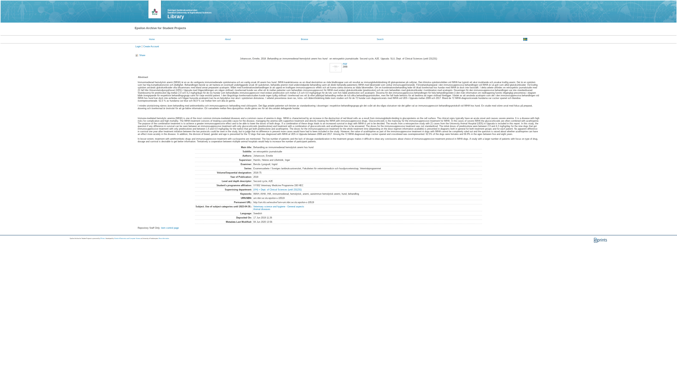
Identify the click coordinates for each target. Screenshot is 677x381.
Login (138, 46)
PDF (345, 64)
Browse (304, 39)
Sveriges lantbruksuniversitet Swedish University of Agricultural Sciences (189, 11)
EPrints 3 (103, 238)
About (228, 39)
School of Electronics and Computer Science (127, 238)
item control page (170, 228)
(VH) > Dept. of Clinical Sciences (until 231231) (277, 189)
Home (152, 39)
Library (175, 16)
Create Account (151, 46)
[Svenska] (525, 39)
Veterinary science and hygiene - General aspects (278, 206)
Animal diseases (261, 209)
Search (380, 39)
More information (164, 238)
